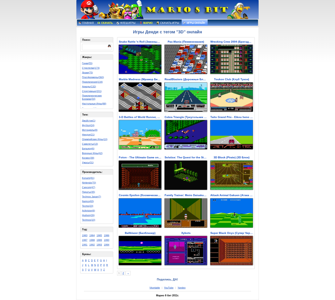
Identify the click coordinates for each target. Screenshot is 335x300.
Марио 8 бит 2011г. (167, 295)
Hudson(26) (88, 215)
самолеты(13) (90, 144)
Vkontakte (154, 287)
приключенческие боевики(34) (92, 97)
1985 (99, 235)
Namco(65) (88, 201)
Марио (148, 23)
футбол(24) (88, 125)
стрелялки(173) (91, 68)
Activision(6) (88, 210)
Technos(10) (88, 220)
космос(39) (88, 158)
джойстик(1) (88, 120)
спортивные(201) (92, 91)
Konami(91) (88, 178)
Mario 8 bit (186, 10)
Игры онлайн (195, 23)
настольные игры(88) (94, 103)
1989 (99, 240)
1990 (106, 240)
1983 (84, 235)
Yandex (182, 287)
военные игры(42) (92, 153)
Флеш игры (128, 23)
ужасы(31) (88, 162)
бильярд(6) (88, 148)
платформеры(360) (93, 77)
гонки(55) (87, 63)
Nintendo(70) (89, 182)
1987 (84, 240)
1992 (92, 244)
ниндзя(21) (88, 134)
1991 (84, 244)
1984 (92, 235)
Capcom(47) (88, 187)
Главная (88, 23)
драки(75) (87, 72)
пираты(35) (88, 192)
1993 (99, 244)
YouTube (169, 287)
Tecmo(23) (87, 206)
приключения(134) (92, 82)
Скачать (107, 23)
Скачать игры (169, 23)
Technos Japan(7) (91, 196)
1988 (92, 240)
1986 (106, 235)
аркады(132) (89, 86)
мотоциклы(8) (90, 130)
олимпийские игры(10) (94, 139)
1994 (106, 244)
